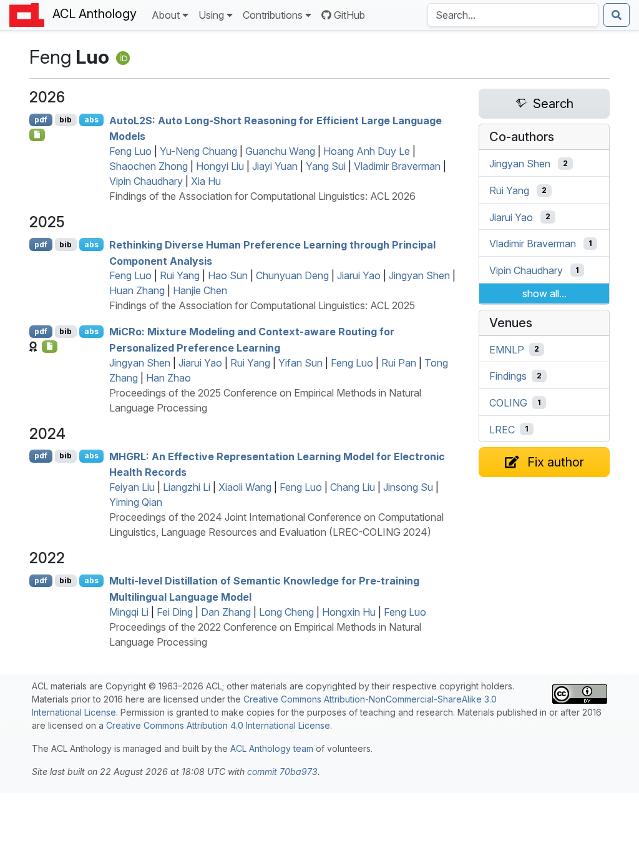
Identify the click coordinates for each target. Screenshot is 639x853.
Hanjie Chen (200, 290)
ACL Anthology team (271, 748)
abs (91, 119)
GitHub (349, 15)
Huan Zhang (137, 290)
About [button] (166, 15)
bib (65, 119)
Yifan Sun (300, 363)
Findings (508, 376)
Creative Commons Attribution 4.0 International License (218, 725)
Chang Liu (352, 487)
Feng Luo (130, 151)
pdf (40, 119)
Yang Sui (326, 166)
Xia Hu (206, 181)
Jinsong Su (408, 487)
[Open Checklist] (37, 135)
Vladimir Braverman (397, 166)
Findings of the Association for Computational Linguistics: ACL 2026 (262, 196)
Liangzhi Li (186, 487)
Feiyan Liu (132, 487)
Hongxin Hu (349, 612)
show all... (544, 293)
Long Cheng (286, 612)
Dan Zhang (226, 612)
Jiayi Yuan (275, 166)
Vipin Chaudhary (146, 181)
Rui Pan (398, 363)
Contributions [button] (273, 15)
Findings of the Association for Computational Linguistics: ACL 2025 (262, 305)
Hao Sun (228, 275)
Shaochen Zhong (148, 166)
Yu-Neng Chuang (198, 151)
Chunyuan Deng (292, 275)
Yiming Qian (135, 502)
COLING (508, 403)
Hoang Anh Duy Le (366, 151)
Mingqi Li (129, 612)
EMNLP (506, 349)
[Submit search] (616, 15)
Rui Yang (180, 275)
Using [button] (211, 15)
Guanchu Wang (280, 151)
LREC (502, 429)
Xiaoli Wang (244, 487)
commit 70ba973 (282, 771)
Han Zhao (168, 378)
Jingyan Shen (419, 275)
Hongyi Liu (220, 166)
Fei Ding (175, 612)
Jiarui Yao (359, 275)
